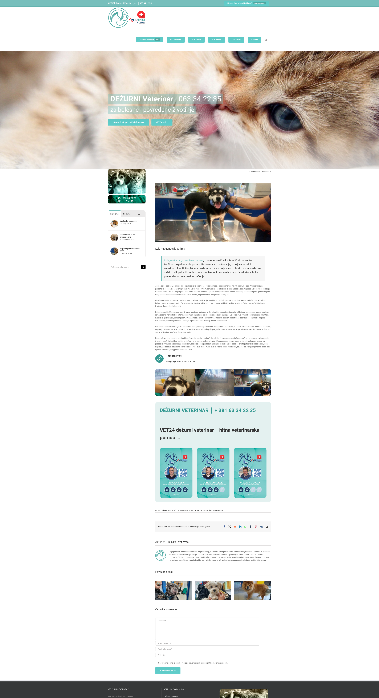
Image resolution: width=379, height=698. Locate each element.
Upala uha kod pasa (128, 221)
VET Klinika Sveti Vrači (167, 510)
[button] (266, 40)
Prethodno (255, 171)
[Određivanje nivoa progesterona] (114, 235)
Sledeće (265, 171)
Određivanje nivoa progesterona (127, 236)
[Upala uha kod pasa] (114, 221)
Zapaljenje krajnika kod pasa (129, 249)
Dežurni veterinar (171, 696)
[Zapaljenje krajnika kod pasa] (114, 249)
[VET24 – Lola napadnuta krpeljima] (183, 370)
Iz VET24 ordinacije (203, 510)
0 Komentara (218, 510)
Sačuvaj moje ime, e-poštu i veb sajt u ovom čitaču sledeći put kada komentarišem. (193, 663)
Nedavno (127, 214)
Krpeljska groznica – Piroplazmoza (180, 361)
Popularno (114, 214)
